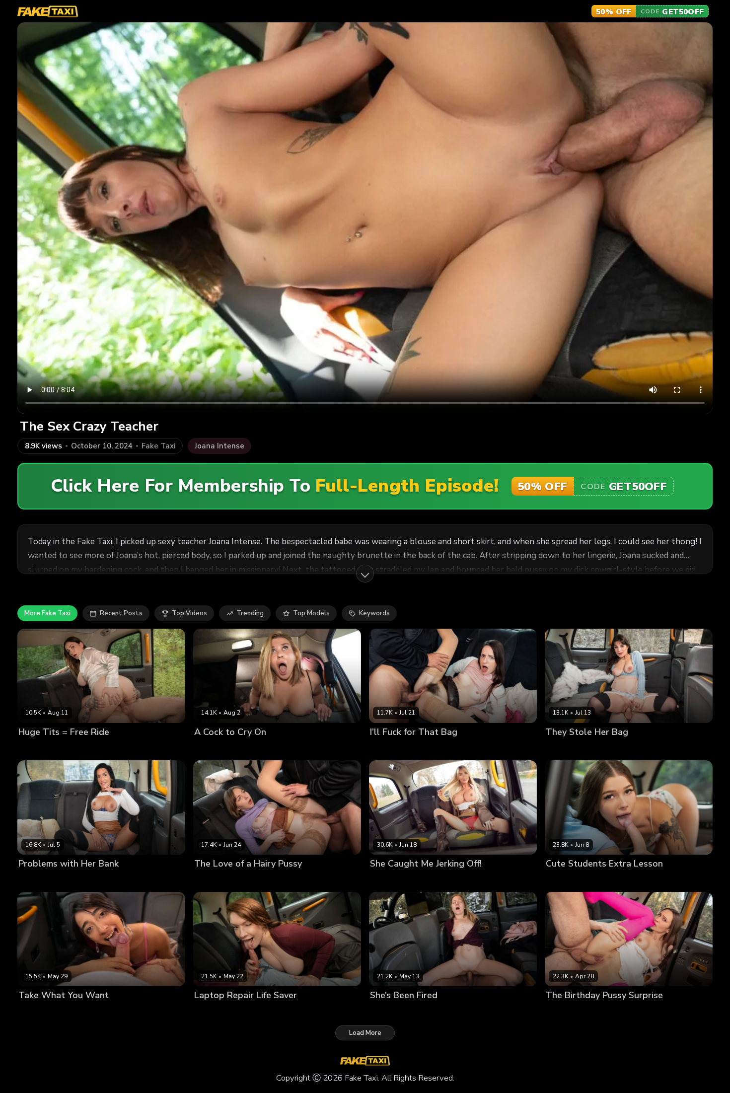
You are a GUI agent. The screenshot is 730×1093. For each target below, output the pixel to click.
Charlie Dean (427, 1012)
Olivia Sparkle (568, 880)
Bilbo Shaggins (88, 749)
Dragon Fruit (389, 749)
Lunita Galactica (44, 1012)
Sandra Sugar (216, 880)
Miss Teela (387, 880)
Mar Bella (209, 749)
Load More (365, 1032)
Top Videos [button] (189, 613)
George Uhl (431, 749)
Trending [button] (250, 613)
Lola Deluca (565, 749)
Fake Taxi (158, 446)
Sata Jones (211, 1012)
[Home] (47, 11)
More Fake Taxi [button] (47, 613)
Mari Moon (562, 1012)
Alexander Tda (610, 749)
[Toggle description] (365, 574)
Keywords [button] (374, 613)
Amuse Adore (40, 749)
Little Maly (424, 880)
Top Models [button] (311, 613)
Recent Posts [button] (121, 613)
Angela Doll (37, 880)
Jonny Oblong (249, 749)
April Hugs (386, 1012)
